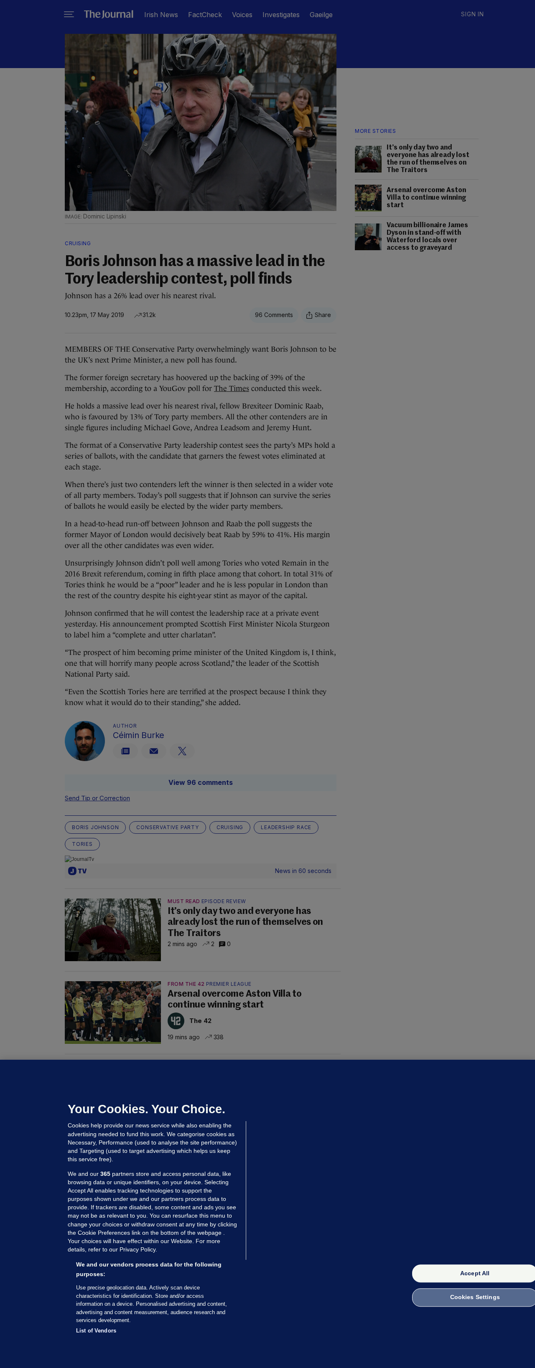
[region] (267, 1214)
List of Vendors (96, 1330)
